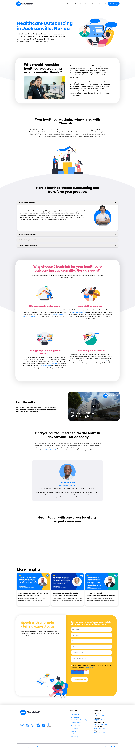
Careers (73, 731)
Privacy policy (24, 747)
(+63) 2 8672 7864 (100, 732)
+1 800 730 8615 (99, 715)
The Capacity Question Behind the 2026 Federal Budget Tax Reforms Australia (65, 594)
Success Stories (75, 722)
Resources (74, 728)
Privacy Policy (89, 667)
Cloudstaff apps (45, 366)
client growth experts (79, 312)
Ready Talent (74, 714)
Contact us (74, 734)
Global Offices (75, 725)
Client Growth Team (52, 450)
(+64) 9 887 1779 (99, 728)
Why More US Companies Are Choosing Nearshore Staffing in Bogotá (101, 594)
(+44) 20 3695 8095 (100, 724)
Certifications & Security (78, 720)
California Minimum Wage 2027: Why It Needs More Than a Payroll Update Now (33, 594)
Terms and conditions (38, 747)
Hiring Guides (75, 717)
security (54, 363)
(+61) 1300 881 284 (100, 720)
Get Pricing (74, 737)
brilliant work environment (98, 361)
